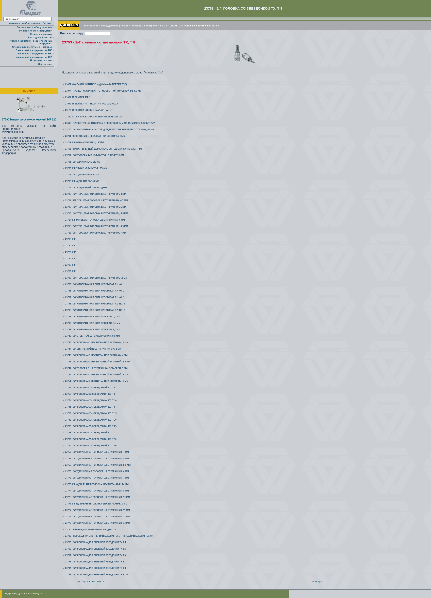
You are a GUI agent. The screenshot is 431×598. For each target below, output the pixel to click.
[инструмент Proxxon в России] (69, 29)
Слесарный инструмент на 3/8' (34, 53)
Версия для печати (92, 581)
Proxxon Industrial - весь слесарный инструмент (31, 42)
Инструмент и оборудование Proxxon (30, 23)
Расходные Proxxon (40, 37)
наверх (317, 581)
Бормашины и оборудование (34, 27)
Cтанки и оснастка (41, 34)
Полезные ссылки (41, 60)
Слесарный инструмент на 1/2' (34, 57)
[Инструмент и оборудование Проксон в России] (30, 15)
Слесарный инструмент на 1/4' (34, 50)
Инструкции (45, 64)
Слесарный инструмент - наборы (32, 46)
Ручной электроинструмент (35, 30)
